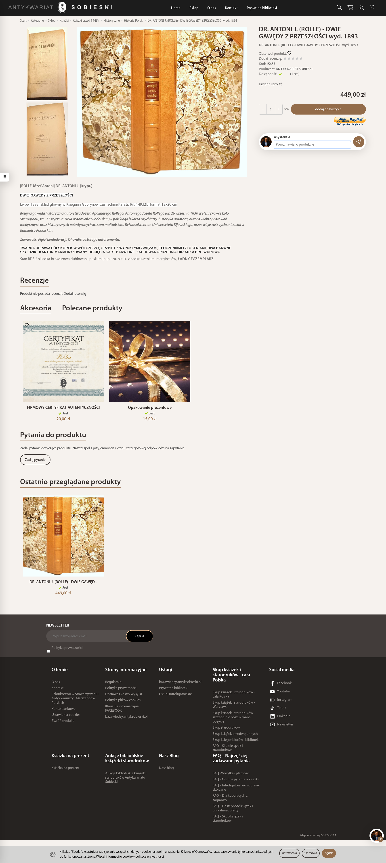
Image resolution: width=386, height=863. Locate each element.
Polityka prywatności (67, 648)
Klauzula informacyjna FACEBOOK (122, 709)
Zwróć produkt (63, 721)
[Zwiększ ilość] (262, 109)
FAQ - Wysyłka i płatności (231, 773)
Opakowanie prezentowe (150, 408)
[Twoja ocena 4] (297, 59)
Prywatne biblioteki (262, 7)
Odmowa (310, 853)
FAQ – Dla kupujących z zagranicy (230, 798)
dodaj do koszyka (328, 109)
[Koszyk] (350, 7)
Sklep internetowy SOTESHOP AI (318, 835)
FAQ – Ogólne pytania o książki (236, 779)
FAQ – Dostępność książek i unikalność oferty (233, 808)
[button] (162, 102)
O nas (211, 7)
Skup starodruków (226, 727)
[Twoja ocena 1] (285, 59)
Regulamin (113, 682)
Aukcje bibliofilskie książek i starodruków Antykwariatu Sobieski (126, 778)
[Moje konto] (361, 7)
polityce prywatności (149, 857)
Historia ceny (269, 84)
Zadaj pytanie (35, 460)
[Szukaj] (339, 7)
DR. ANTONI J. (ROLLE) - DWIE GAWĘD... (63, 582)
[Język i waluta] (372, 7)
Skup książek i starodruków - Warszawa (234, 705)
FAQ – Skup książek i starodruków (228, 748)
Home (175, 7)
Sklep (193, 7)
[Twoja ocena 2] (289, 59)
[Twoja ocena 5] (301, 59)
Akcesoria (35, 308)
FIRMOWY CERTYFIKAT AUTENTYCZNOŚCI (63, 408)
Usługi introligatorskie (175, 694)
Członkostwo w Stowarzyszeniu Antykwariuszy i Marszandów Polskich (75, 698)
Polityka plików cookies (123, 700)
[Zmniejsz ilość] (279, 109)
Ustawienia (289, 853)
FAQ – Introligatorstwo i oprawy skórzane (236, 788)
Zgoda (329, 853)
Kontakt (231, 7)
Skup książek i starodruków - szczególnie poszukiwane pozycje (234, 717)
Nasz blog (166, 768)
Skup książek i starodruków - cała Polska (234, 694)
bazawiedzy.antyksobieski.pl (126, 717)
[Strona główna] (61, 7)
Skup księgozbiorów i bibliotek (236, 740)
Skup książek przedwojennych (235, 734)
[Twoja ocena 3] (293, 59)
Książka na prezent (65, 768)
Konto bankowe (64, 709)
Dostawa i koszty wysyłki (123, 694)
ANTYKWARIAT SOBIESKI (294, 69)
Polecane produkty (92, 308)
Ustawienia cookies (66, 715)
